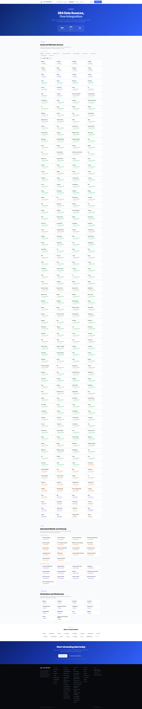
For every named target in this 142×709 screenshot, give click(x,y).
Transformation (56, 679)
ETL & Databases (67, 688)
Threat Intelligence (67, 671)
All (42, 53)
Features (55, 671)
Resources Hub (76, 680)
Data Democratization (78, 684)
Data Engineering (67, 695)
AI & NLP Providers (67, 690)
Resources (82, 1)
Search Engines (44, 55)
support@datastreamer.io (97, 707)
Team (85, 671)
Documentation (76, 696)
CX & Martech (66, 684)
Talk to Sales (98, 1)
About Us (85, 669)
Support (85, 679)
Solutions (65, 1)
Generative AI (66, 692)
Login (91, 1)
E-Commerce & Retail (66, 53)
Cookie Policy (96, 672)
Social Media (48, 53)
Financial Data (93, 53)
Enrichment (55, 681)
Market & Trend (66, 673)
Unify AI (54, 683)
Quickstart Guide (77, 698)
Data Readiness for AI (78, 682)
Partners (85, 673)
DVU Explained (76, 700)
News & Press (86, 675)
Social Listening (66, 675)
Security (85, 681)
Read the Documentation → (76, 655)
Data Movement (56, 677)
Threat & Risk (66, 669)
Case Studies (76, 671)
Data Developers (67, 697)
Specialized (51, 55)
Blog (74, 669)
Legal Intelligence (67, 686)
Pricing (76, 1)
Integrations (71, 1)
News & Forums (85, 53)
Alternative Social (56, 53)
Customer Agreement (98, 674)
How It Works (59, 1)
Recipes (75, 702)
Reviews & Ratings (76, 53)
